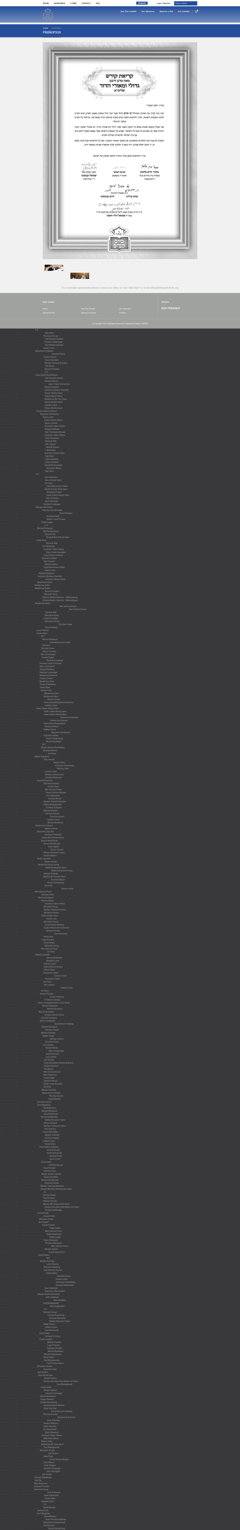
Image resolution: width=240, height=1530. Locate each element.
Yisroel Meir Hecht (56, 1252)
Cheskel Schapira (54, 807)
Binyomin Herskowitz (49, 414)
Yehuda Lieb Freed (43, 507)
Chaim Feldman (57, 997)
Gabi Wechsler (52, 1054)
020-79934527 (171, 308)
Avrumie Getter (50, 1369)
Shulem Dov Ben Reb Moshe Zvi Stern (62, 1207)
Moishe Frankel (54, 1342)
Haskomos (59, 3)
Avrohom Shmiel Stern (55, 453)
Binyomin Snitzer (51, 973)
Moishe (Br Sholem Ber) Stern (56, 1204)
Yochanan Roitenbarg (64, 765)
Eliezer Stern (47, 1441)
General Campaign (52, 504)
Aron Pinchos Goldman (56, 1519)
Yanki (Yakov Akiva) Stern (57, 495)
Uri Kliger (52, 753)
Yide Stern (49, 333)
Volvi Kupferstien (57, 1306)
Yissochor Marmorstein (55, 1291)
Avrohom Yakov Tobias (55, 426)
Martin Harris (59, 762)
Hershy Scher (50, 1171)
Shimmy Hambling (52, 1267)
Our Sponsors (148, 11)
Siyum (46, 3)
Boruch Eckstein (52, 369)
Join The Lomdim (128, 11)
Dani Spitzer (53, 847)
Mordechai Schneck (48, 675)
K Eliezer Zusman (52, 1000)
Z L (45, 1192)
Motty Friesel (49, 1324)
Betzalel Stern (48, 1501)
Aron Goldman (51, 1288)
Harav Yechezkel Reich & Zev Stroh (54, 1003)
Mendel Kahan (52, 447)
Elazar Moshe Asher (54, 393)
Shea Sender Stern (53, 480)
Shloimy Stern (63, 768)
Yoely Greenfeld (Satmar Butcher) (58, 702)
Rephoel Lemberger (48, 672)
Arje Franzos (49, 561)
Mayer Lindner (51, 423)
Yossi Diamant (65, 513)
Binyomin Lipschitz (45, 832)
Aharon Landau (49, 651)
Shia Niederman (51, 1114)
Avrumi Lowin (51, 771)
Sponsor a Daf (166, 11)
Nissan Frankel (46, 994)
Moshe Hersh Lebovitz (51, 1174)
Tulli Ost (38, 1480)
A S (37, 474)
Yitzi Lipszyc (49, 985)
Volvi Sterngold (53, 1471)
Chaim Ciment (50, 357)
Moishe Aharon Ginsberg (49, 1294)
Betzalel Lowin (52, 961)
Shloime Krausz (56, 1165)
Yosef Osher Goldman (53, 555)
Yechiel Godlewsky (49, 1117)
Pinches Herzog (51, 336)
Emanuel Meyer (52, 726)
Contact (86, 3)
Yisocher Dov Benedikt (52, 510)
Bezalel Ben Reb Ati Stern (58, 537)
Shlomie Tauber (52, 1030)
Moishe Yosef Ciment (55, 519)
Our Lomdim (184, 11)
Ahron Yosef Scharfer (53, 1084)
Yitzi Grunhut (50, 1129)
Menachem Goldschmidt (54, 1522)
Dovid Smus (50, 1144)
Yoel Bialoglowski (51, 1303)
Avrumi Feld (50, 534)
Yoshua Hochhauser (69, 717)
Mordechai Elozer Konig (48, 865)
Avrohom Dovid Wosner (53, 1405)
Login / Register (163, 3)
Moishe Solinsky (51, 874)
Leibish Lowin (51, 405)
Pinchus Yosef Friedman (50, 663)
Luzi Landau (48, 1045)
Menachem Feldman (44, 351)
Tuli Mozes (49, 366)
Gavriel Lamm (50, 964)
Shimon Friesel (50, 1312)
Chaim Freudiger (50, 618)
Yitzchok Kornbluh (51, 783)
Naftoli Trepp (48, 1036)
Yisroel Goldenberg (54, 738)
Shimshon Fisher (54, 492)
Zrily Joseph (50, 444)
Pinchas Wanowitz (53, 1243)
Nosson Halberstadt (53, 342)
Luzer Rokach (52, 1264)
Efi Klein (46, 645)
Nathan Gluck (50, 729)
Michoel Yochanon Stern (54, 1126)
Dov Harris (47, 1474)
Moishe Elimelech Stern (54, 853)
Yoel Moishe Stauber (54, 339)
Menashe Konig (52, 615)
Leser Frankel (42, 630)
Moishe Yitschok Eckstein (56, 363)
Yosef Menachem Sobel (57, 486)
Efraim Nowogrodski (53, 804)
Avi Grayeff (43, 1222)
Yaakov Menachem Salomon (56, 928)
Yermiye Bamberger (43, 1477)
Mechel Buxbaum (45, 528)
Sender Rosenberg (56, 1315)
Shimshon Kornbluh (53, 465)
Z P (45, 1504)
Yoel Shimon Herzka (54, 378)
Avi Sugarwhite (53, 795)
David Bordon (54, 1099)
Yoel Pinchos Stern (55, 1363)
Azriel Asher (43, 1255)
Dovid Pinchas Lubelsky (61, 1411)
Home (45, 28)
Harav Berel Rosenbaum (47, 375)
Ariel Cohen (44, 1333)
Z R (46, 372)
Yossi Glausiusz (52, 438)
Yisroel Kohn (48, 1198)
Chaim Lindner (45, 1339)
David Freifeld (48, 1225)
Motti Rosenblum (51, 1438)
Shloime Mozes (50, 1081)
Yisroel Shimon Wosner (46, 411)
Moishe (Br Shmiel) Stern (54, 877)
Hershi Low (51, 919)
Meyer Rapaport (42, 756)
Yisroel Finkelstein (48, 684)
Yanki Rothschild (54, 1153)
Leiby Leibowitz (52, 459)
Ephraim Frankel (49, 558)
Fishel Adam (49, 943)
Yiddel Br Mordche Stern (55, 868)
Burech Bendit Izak (49, 841)
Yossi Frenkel (49, 1168)
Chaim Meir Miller (50, 1132)
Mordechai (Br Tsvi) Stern (56, 399)
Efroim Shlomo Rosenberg (52, 747)
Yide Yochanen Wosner (55, 432)
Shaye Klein (48, 1357)
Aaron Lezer (49, 348)
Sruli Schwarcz (53, 1150)
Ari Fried (48, 483)
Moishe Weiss (47, 901)
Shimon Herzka (53, 931)
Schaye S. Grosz (52, 1336)
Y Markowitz (50, 450)
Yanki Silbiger (50, 1465)
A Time (73, 3)
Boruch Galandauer (53, 1354)
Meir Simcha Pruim (68, 606)
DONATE (142, 3)
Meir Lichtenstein (48, 654)
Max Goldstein (60, 1300)
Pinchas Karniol (52, 813)
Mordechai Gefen (44, 582)
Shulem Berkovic (47, 669)
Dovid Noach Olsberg (54, 925)
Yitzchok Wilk (51, 441)
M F (43, 636)
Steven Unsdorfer (47, 1021)
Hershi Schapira (52, 1138)
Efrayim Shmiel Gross (54, 1015)
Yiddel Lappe (47, 522)
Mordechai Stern (47, 681)
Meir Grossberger (56, 1051)
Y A (36, 330)
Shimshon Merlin (53, 468)
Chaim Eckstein (52, 360)
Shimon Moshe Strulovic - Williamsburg (59, 597)
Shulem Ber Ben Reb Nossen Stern (56, 1189)
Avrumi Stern (53, 786)
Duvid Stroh (46, 1162)
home (45, 309)
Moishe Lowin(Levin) (54, 774)
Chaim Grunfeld (51, 1177)
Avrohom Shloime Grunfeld (56, 390)
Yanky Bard (41, 540)
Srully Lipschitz (44, 859)
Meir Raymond (50, 1075)
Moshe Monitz (51, 862)
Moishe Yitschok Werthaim (52, 1186)
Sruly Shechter (50, 1408)
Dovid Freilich (50, 1378)
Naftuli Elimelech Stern (55, 1120)
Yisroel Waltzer (51, 627)
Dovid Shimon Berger (53, 967)
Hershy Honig (49, 1195)
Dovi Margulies (44, 1105)
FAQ (98, 3)
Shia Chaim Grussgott (56, 552)
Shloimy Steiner (57, 1039)
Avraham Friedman (53, 835)
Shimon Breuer (51, 381)
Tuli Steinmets (48, 546)
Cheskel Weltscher (53, 777)
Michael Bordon (50, 750)
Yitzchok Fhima (58, 354)
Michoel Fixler (54, 699)
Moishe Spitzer (51, 564)
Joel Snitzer (49, 1060)
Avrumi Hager (48, 657)
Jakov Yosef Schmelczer (59, 384)
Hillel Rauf (48, 937)
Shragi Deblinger (52, 429)
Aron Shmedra (50, 477)
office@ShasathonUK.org (164, 287)
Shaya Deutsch (50, 1123)
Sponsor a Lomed (88, 313)
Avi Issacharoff (52, 516)
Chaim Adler (41, 633)
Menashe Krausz (52, 621)
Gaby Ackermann (54, 1234)
